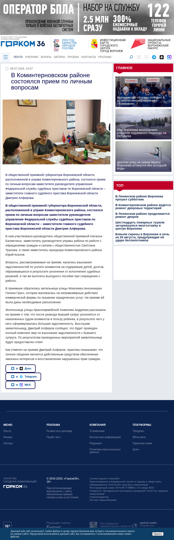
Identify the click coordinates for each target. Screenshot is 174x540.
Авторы (59, 57)
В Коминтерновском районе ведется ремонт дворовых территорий (143, 207)
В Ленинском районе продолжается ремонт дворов (142, 215)
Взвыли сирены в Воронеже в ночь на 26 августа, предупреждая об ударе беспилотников (142, 237)
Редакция (96, 443)
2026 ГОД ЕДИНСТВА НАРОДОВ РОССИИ (69, 44)
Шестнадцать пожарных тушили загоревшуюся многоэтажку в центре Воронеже (139, 225)
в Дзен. (24, 368)
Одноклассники (142, 443)
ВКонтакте (139, 437)
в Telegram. (26, 376)
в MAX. (23, 384)
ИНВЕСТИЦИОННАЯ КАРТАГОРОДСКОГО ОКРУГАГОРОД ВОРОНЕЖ (113, 45)
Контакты (88, 57)
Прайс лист (54, 437)
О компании (97, 431)
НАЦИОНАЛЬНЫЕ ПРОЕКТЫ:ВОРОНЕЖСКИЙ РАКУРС (159, 44)
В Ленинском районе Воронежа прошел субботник (139, 198)
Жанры (46, 57)
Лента (18, 57)
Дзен (136, 449)
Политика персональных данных (105, 451)
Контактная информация (105, 437)
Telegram (138, 431)
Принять (158, 534)
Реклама (104, 57)
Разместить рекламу (59, 431)
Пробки (73, 57)
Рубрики (31, 57)
